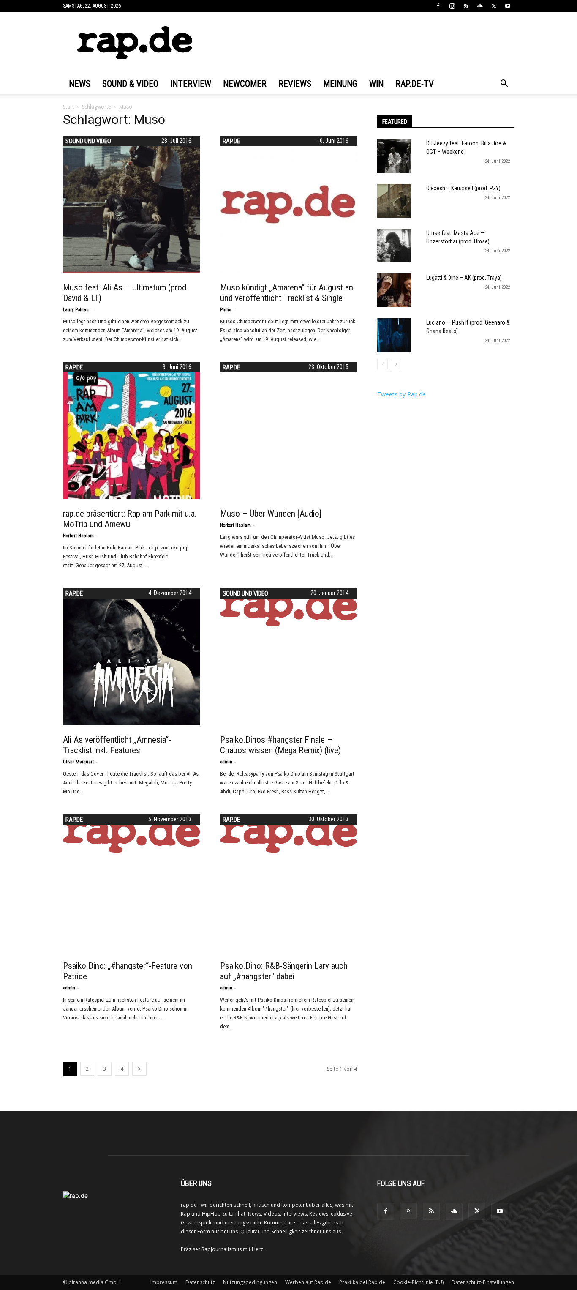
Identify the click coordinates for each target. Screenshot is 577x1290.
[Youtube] (507, 6)
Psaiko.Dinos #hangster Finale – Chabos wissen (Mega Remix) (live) (280, 745)
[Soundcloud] (480, 6)
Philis (225, 309)
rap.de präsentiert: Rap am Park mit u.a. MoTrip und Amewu (130, 518)
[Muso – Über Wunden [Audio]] (288, 430)
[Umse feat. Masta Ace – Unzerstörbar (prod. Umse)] (394, 245)
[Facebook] (438, 6)
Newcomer (245, 84)
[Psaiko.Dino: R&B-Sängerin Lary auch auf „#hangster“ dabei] (288, 833)
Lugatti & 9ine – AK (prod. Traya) (464, 277)
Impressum (163, 1282)
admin (226, 762)
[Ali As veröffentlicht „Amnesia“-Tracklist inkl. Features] (131, 656)
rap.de (231, 141)
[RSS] (466, 6)
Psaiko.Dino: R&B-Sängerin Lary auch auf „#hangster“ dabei (284, 971)
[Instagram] (452, 6)
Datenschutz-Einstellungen (483, 1282)
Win (376, 84)
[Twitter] (493, 6)
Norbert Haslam (78, 535)
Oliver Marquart (78, 762)
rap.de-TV (414, 84)
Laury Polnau (76, 309)
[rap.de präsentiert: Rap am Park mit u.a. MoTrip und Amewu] (131, 430)
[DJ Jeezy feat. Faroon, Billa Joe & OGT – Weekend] (394, 156)
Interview (190, 84)
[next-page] (139, 1069)
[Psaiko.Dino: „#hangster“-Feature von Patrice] (131, 833)
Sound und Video (88, 141)
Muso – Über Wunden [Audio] (270, 513)
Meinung (340, 84)
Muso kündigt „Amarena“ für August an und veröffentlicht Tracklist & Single (286, 292)
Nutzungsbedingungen (250, 1282)
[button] (504, 84)
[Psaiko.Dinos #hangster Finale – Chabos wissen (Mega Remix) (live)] (288, 607)
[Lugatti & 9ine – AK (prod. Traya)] (394, 290)
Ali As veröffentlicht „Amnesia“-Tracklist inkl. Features (117, 745)
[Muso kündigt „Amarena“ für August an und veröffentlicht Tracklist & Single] (288, 204)
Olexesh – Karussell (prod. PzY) (463, 188)
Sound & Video (130, 84)
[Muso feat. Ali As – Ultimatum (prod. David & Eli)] (131, 204)
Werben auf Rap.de (308, 1282)
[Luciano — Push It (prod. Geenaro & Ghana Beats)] (394, 335)
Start (68, 106)
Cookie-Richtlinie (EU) (418, 1282)
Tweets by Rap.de (401, 394)
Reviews (294, 84)
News (79, 84)
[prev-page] (382, 364)
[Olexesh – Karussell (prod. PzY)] (394, 201)
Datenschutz (200, 1282)
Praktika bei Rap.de (362, 1282)
